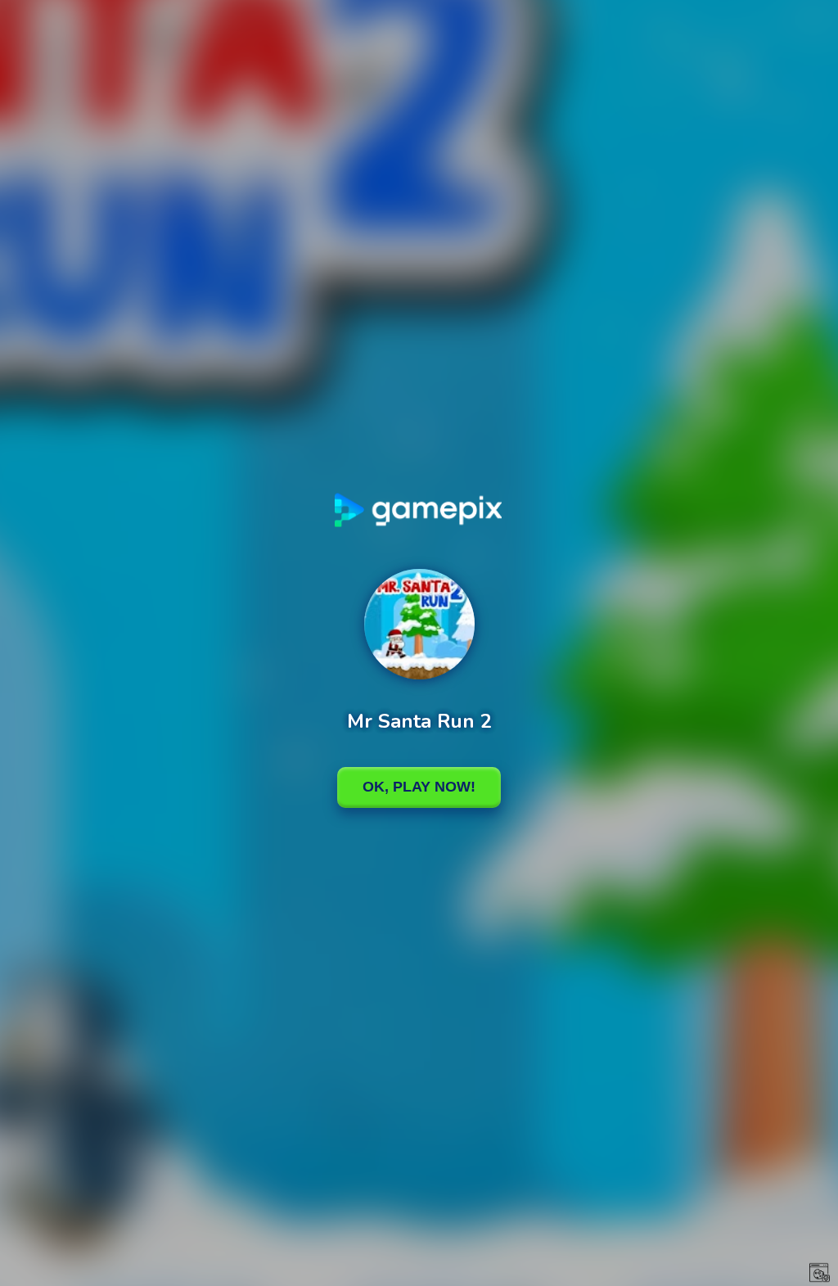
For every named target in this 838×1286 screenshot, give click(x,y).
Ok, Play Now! (419, 786)
